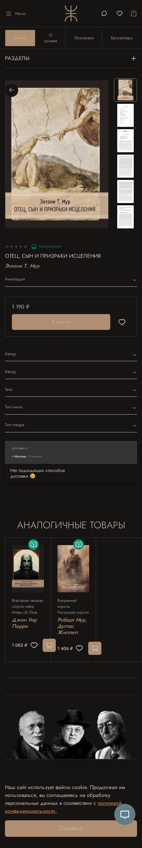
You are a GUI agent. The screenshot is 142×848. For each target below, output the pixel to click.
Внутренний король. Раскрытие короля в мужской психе (73, 606)
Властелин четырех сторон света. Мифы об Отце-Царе (27, 606)
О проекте (50, 38)
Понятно (71, 828)
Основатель (84, 38)
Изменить (36, 456)
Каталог (20, 38)
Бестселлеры (121, 38)
